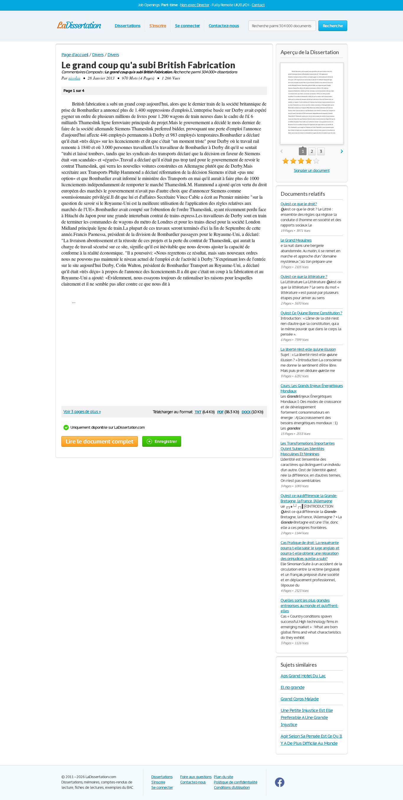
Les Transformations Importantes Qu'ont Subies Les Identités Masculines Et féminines (308, 448)
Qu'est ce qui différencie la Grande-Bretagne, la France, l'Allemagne (309, 498)
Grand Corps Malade (300, 699)
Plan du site (223, 776)
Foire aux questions (196, 776)
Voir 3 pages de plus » (82, 411)
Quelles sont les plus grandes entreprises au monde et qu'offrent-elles (309, 605)
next (342, 151)
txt (198, 411)
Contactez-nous (224, 25)
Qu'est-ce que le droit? (299, 203)
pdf (220, 411)
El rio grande (292, 687)
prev (281, 151)
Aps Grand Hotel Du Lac (303, 675)
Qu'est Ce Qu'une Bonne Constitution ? (311, 312)
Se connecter (187, 25)
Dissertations (127, 25)
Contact (258, 4)
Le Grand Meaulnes (296, 240)
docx (246, 411)
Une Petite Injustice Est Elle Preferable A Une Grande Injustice (307, 717)
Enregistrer (166, 441)
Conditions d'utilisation (232, 787)
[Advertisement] (161, 357)
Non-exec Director (194, 4)
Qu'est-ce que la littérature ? (304, 276)
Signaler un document (311, 170)
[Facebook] (279, 785)
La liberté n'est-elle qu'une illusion (308, 349)
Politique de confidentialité (235, 782)
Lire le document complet (99, 441)
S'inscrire (157, 25)
